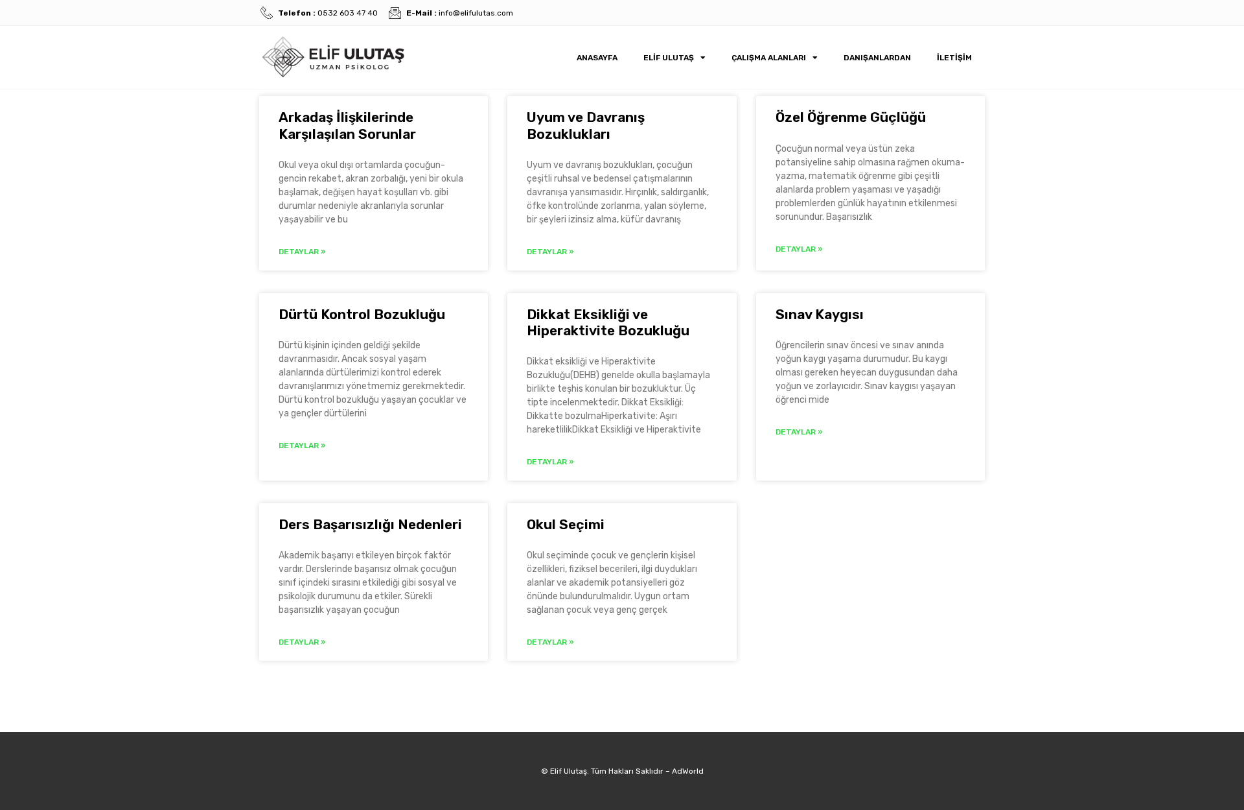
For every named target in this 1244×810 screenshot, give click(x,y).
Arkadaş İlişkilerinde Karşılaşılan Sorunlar (347, 125)
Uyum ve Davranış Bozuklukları (586, 125)
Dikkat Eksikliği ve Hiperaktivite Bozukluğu (608, 322)
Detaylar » (302, 251)
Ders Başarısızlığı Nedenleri (370, 524)
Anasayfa (597, 57)
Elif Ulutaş (668, 57)
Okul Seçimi (566, 524)
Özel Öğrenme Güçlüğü (851, 117)
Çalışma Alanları (768, 57)
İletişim (954, 57)
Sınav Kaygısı (820, 314)
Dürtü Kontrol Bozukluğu (362, 314)
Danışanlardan (877, 57)
